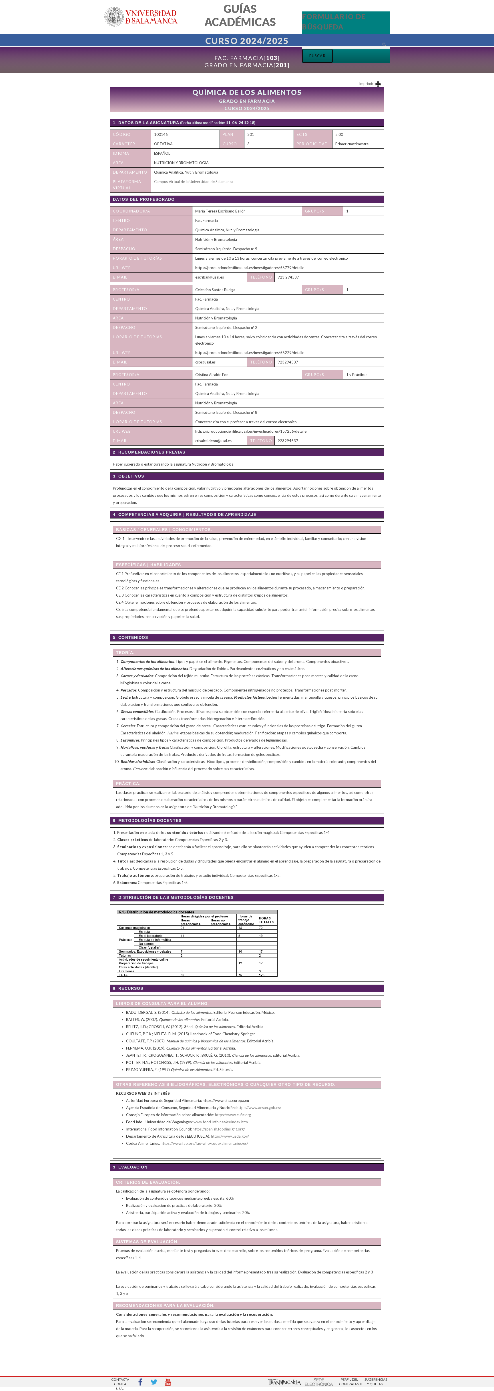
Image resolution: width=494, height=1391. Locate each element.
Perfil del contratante (349, 1381)
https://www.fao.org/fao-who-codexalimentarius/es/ (204, 1143)
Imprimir (366, 83)
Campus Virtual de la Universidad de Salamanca (193, 181)
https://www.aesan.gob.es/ (258, 1107)
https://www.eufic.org (233, 1114)
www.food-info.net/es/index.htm (221, 1122)
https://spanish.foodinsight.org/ (219, 1129)
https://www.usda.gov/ (230, 1136)
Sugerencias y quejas (374, 1381)
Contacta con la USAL (120, 1382)
